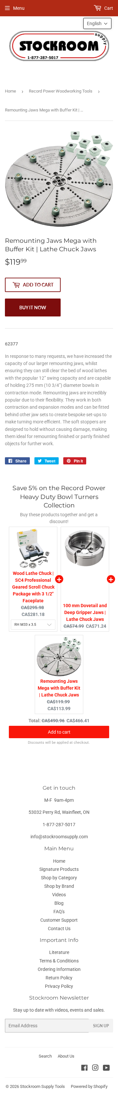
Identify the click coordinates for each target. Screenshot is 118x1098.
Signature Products (59, 869)
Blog (59, 903)
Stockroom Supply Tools (42, 1086)
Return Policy (59, 977)
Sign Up (101, 1025)
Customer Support (59, 920)
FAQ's (59, 911)
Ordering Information (59, 969)
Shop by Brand (59, 886)
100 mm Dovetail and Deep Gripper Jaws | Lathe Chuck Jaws (85, 612)
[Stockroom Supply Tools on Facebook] (84, 1068)
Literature (59, 952)
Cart (108, 8)
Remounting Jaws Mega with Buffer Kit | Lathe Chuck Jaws (59, 688)
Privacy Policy (59, 986)
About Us (66, 1056)
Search (45, 1056)
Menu (19, 8)
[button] (97, 23)
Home (10, 91)
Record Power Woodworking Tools (60, 91)
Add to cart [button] (59, 732)
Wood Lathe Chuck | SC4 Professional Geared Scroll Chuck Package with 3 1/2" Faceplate (33, 587)
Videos (59, 894)
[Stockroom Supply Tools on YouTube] (106, 1068)
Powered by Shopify (89, 1086)
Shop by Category (59, 877)
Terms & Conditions (59, 960)
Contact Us (59, 928)
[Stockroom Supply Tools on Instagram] (95, 1068)
